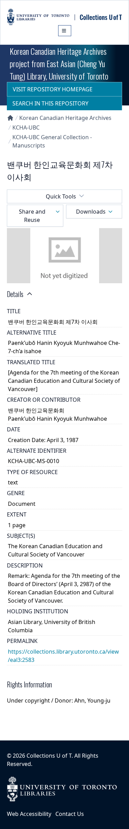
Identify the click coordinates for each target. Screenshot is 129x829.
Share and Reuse (32, 216)
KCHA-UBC (26, 127)
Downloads (91, 211)
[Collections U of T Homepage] (10, 117)
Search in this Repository (50, 103)
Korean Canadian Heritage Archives (65, 118)
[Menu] (64, 30)
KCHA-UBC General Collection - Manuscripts (52, 141)
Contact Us (69, 814)
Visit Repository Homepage (53, 89)
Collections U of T (49, 755)
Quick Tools (61, 196)
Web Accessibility (29, 814)
